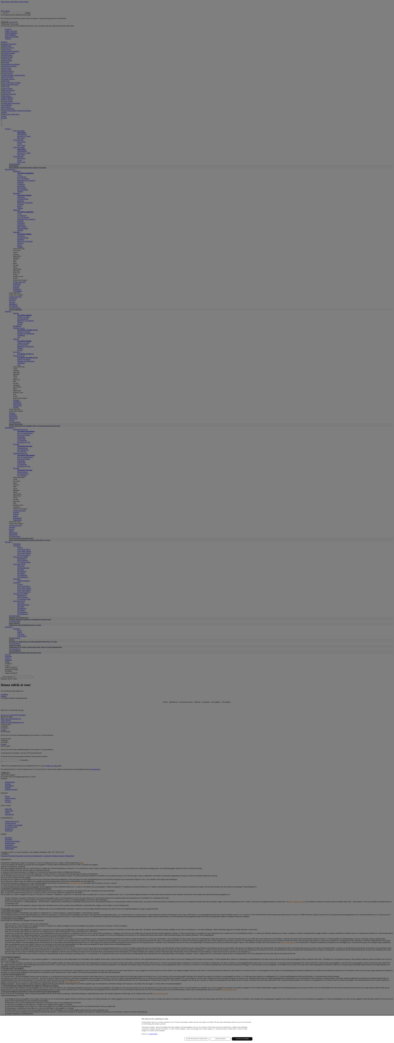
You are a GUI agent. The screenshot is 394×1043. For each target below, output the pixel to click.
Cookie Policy (153, 1034)
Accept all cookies (242, 1039)
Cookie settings (220, 1039)
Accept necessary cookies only (197, 1039)
